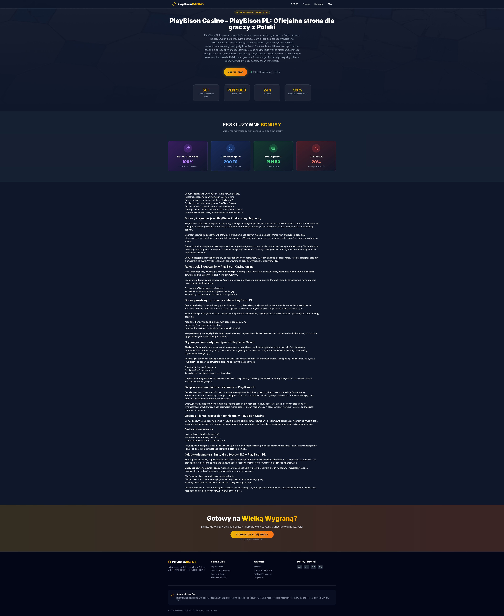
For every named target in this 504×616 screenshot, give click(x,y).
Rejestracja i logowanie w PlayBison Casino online (209, 197)
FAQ (330, 4)
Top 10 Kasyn (217, 567)
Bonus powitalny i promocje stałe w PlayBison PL (209, 200)
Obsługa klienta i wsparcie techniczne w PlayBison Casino (213, 209)
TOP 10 (294, 4)
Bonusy (306, 4)
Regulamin (258, 578)
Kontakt (257, 567)
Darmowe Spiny (218, 574)
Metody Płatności (218, 578)
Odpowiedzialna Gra (263, 570)
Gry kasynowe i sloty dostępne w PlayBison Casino (210, 203)
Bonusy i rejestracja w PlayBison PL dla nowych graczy (212, 193)
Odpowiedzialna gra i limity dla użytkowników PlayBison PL (214, 212)
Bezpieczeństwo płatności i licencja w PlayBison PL (210, 206)
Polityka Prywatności (263, 574)
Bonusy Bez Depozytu (220, 570)
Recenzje (318, 4)
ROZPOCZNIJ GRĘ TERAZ (252, 534)
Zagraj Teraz (235, 72)
